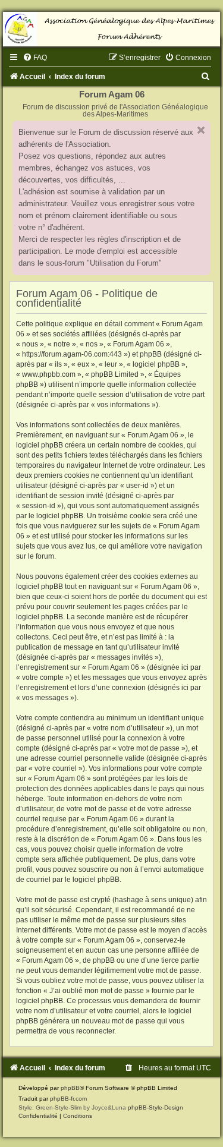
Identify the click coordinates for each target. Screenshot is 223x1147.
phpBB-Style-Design (155, 1107)
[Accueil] (111, 29)
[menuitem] (35, 57)
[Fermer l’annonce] (201, 130)
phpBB (70, 1088)
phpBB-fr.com (68, 1098)
